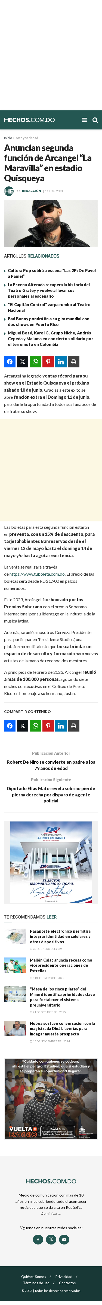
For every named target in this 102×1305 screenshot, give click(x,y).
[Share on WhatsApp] (35, 361)
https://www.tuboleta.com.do (37, 573)
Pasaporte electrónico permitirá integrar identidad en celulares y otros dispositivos (60, 936)
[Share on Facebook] (10, 361)
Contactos (67, 1283)
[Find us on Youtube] (64, 1239)
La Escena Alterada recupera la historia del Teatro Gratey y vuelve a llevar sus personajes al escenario (49, 290)
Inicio (8, 138)
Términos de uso (36, 1283)
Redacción (31, 191)
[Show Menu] (84, 119)
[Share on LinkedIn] (61, 361)
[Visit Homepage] (40, 120)
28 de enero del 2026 (47, 948)
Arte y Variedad (27, 138)
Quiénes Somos (33, 1276)
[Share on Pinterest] (48, 361)
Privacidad (63, 1276)
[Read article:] (15, 994)
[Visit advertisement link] (51, 862)
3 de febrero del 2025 (48, 978)
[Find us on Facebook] (38, 1239)
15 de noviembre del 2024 (51, 1041)
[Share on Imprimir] (73, 361)
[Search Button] (95, 119)
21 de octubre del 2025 (49, 1012)
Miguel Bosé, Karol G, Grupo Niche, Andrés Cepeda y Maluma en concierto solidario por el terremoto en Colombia (50, 338)
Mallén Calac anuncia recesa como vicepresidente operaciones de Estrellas (61, 965)
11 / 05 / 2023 (54, 191)
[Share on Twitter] (22, 361)
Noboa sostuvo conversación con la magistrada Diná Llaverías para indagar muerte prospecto (62, 1028)
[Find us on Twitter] (51, 1239)
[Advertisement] (51, 55)
